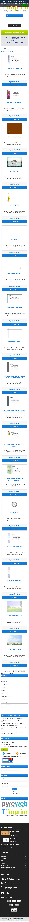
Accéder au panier (14, 20)
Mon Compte (4, 775)
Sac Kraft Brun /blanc (5, 696)
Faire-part (3, 687)
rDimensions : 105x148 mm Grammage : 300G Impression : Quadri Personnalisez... (14, 553)
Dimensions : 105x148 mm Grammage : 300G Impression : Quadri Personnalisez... (14, 143)
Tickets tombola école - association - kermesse (11, 705)
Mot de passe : (5, 783)
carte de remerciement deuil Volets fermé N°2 (14, 479)
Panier (8, 15)
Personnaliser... (14, 85)
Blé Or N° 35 (14, 205)
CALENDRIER (4, 681)
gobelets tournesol (14, 844)
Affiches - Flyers (4, 702)
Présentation (4, 856)
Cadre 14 (14, 239)
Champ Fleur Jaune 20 (14, 615)
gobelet (3, 690)
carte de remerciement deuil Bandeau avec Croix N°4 (14, 377)
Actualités (3, 858)
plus (16, 835)
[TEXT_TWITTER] (1, 893)
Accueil (3, 48)
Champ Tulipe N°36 (14, 649)
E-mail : (3, 778)
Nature (2, 693)
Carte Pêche (14, 513)
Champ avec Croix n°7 (14, 547)
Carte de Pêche (13, 838)
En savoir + (4, 749)
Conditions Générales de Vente (8, 867)
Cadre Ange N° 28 (14, 273)
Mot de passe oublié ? (14, 793)
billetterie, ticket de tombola (14, 832)
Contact (3, 863)
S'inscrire (14, 791)
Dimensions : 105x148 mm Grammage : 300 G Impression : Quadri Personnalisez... (14, 109)
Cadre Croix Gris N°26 (14, 308)
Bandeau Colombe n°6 (14, 69)
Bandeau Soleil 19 (14, 137)
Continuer (24, 5)
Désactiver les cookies (15, 6)
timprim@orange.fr (9, 884)
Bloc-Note (3, 679)
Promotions (3, 710)
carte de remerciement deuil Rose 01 (14, 445)
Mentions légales (5, 865)
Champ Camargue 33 (14, 581)
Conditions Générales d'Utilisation (8, 870)
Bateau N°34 (14, 171)
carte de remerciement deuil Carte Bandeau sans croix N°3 (14, 411)
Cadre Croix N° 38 (14, 342)
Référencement (4, 861)
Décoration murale (5, 684)
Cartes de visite (4, 699)
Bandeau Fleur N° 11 (14, 103)
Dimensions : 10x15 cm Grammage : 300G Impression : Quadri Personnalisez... (14, 519)
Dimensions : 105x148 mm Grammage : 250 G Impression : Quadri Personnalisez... (14, 75)
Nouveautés (3, 707)
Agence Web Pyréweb (18, 919)
